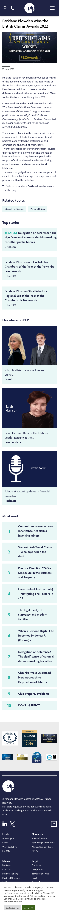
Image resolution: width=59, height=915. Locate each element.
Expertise (6, 869)
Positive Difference (11, 878)
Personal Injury (38, 208)
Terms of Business (40, 873)
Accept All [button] (28, 908)
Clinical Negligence (14, 208)
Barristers (6, 865)
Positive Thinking (10, 873)
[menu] (52, 8)
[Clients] (10, 738)
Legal (34, 878)
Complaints (37, 869)
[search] (5, 8)
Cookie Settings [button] (12, 908)
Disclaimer (37, 865)
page (14, 190)
